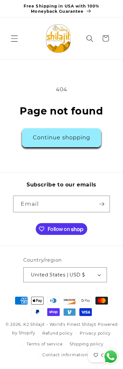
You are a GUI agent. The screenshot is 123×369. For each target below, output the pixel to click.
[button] (14, 38)
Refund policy (57, 333)
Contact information (65, 354)
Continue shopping (62, 137)
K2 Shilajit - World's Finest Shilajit (60, 324)
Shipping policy (87, 344)
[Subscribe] (102, 204)
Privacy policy (95, 333)
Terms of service (44, 344)
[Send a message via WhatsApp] (111, 357)
